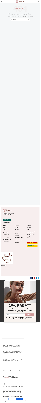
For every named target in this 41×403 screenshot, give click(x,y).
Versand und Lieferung (31, 234)
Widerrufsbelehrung (30, 232)
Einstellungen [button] (7, 377)
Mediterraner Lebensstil (7, 237)
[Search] (29, 19)
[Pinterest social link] (34, 341)
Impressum (29, 227)
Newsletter (5, 236)
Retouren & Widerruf (6, 222)
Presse (4, 227)
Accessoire (17, 229)
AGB (28, 229)
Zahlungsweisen (30, 236)
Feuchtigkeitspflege (18, 240)
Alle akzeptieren (19, 398)
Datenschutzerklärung (13, 366)
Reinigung (17, 235)
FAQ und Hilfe (5, 232)
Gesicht (16, 227)
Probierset (16, 244)
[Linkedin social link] (36, 341)
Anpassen (6, 398)
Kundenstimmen (6, 234)
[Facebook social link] (31, 341)
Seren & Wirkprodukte (19, 237)
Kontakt (4, 229)
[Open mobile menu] (1, 2)
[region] (13, 369)
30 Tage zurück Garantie (31, 237)
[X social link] (33, 341)
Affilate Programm (6, 241)
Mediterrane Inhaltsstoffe (7, 239)
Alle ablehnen (12, 398)
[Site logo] (20, 1)
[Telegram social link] (38, 341)
